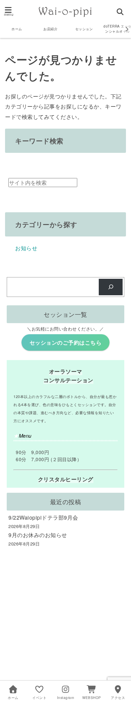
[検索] (111, 287)
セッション (84, 29)
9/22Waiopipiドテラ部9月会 (43, 517)
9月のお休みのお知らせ (37, 535)
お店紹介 (50, 29)
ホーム (16, 29)
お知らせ (26, 248)
